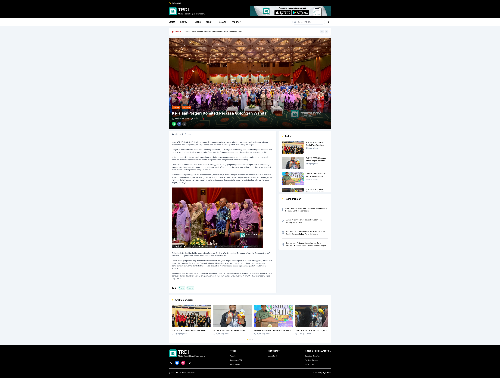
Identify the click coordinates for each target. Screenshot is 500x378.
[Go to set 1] (247, 339)
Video (198, 22)
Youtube (233, 356)
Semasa (186, 107)
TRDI (176, 373)
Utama (172, 22)
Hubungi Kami (272, 356)
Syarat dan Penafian (312, 356)
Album (209, 22)
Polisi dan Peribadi (311, 360)
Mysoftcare (327, 373)
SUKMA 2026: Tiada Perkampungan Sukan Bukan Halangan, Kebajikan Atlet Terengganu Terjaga (223, 31)
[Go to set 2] (250, 339)
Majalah (222, 22)
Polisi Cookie (309, 364)
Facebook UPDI (236, 360)
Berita (183, 22)
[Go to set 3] (252, 339)
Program (236, 22)
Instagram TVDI (236, 364)
